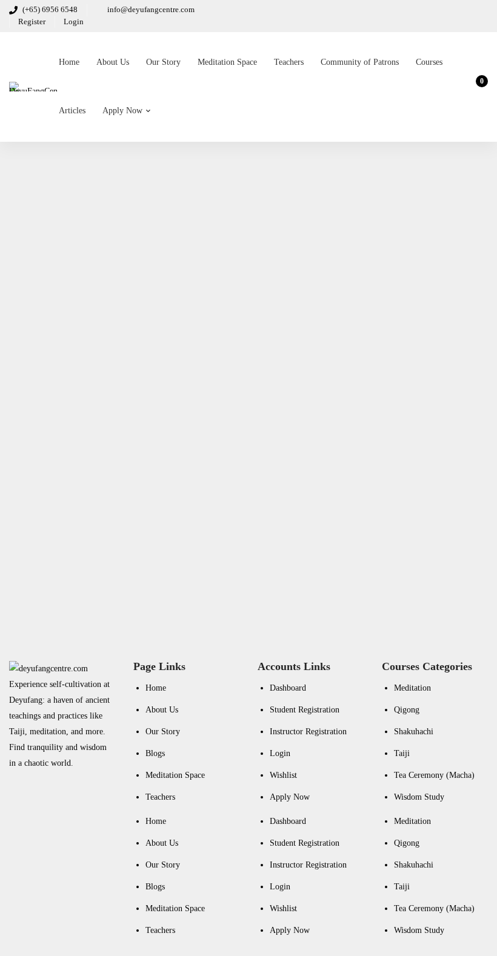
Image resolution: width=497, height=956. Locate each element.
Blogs (155, 753)
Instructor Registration (308, 731)
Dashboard (288, 687)
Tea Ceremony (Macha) (434, 775)
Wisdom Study (419, 797)
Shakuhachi (413, 731)
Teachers (160, 797)
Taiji (402, 753)
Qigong (406, 709)
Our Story (162, 731)
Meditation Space (175, 775)
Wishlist (283, 775)
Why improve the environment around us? (114, 519)
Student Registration (304, 709)
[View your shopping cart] (478, 87)
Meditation (412, 687)
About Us (161, 709)
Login (280, 753)
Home (155, 687)
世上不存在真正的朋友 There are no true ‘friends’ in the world (157, 382)
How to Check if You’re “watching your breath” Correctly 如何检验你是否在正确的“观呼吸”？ (225, 261)
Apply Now (290, 797)
